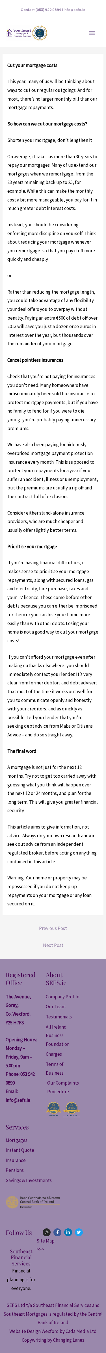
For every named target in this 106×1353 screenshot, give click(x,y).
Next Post (53, 945)
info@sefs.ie (18, 1100)
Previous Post (53, 928)
